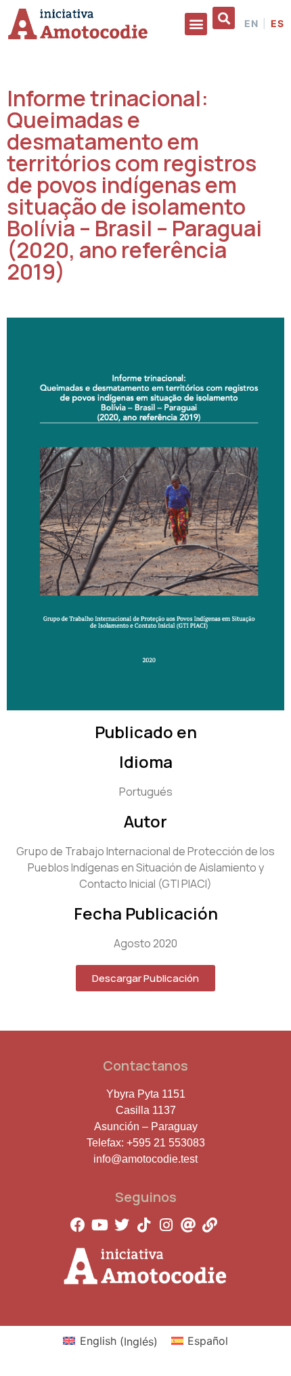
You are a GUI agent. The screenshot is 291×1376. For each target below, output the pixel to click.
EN (251, 23)
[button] (196, 24)
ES (277, 23)
